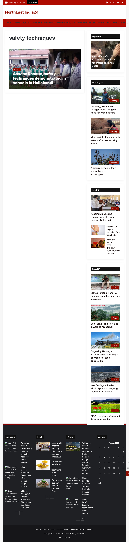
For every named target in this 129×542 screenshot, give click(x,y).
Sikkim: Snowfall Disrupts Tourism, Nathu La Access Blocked (86, 486)
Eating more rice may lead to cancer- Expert (57, 485)
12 (109, 463)
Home (8, 23)
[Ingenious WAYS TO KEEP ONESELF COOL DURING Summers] (98, 243)
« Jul (99, 483)
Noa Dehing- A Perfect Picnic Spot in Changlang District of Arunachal (104, 388)
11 (104, 463)
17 (99, 468)
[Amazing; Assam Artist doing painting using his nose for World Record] (12, 447)
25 (104, 473)
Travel (124, 23)
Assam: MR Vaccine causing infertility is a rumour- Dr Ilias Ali (102, 217)
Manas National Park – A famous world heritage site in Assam (105, 296)
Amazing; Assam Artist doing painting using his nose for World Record (103, 109)
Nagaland (82, 23)
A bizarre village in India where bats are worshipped (103, 171)
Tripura (100, 23)
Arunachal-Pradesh (31, 23)
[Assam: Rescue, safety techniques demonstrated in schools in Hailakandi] (45, 69)
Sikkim (92, 23)
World (115, 23)
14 (119, 463)
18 (104, 468)
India (108, 23)
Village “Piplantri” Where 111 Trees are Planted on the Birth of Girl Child (26, 499)
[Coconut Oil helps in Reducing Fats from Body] (98, 230)
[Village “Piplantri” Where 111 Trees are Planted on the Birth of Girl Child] (12, 496)
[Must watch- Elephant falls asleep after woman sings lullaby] (12, 472)
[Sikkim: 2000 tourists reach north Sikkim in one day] (73, 503)
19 (109, 468)
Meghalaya (49, 23)
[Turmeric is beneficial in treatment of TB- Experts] (43, 465)
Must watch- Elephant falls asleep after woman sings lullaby (105, 140)
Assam (16, 23)
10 (99, 463)
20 (114, 468)
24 (100, 473)
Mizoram (70, 23)
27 (114, 473)
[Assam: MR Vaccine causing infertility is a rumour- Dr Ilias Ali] (43, 446)
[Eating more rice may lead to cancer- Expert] (43, 483)
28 (119, 473)
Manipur (60, 23)
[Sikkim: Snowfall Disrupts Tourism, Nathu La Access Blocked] (73, 483)
